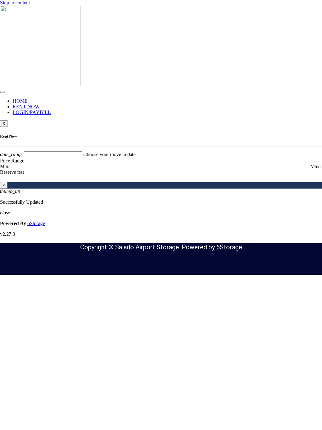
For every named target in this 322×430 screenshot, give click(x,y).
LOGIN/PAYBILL (32, 112)
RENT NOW (26, 106)
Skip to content (15, 2)
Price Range (12, 160)
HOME (20, 101)
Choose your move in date (109, 154)
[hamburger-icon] (2, 92)
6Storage (36, 223)
